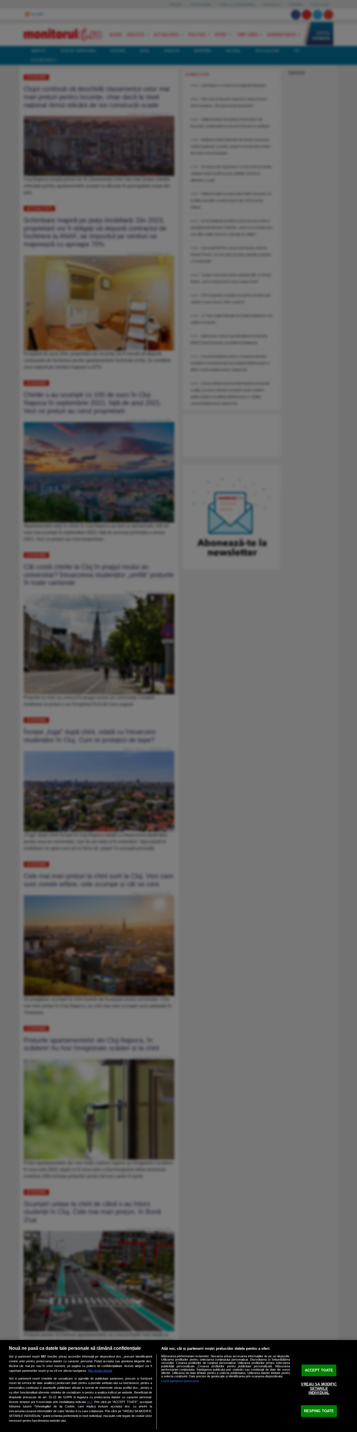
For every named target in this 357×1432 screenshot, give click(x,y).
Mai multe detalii (100, 1370)
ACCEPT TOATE (319, 1370)
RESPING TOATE (319, 1411)
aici (89, 1402)
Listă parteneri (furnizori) (180, 1381)
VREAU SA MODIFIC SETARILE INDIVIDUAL (319, 1388)
